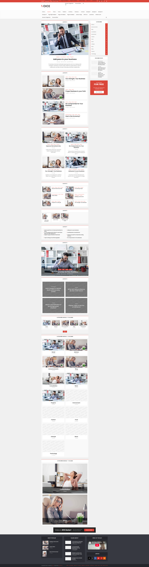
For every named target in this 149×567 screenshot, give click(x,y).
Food (59, 11)
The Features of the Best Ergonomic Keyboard (77, 542)
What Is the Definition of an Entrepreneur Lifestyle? (53, 306)
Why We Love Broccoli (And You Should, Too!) (77, 553)
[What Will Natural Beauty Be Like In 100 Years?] (94, 68)
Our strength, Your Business (75, 79)
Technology (53, 453)
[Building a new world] (65, 216)
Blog (70, 77)
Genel (68, 57)
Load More (91, 14)
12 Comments (74, 544)
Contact (83, 11)
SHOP (101, 565)
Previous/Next (55, 17)
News (75, 77)
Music (76, 436)
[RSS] (104, 558)
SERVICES (83, 565)
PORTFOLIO (92, 565)
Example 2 (94, 11)
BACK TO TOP (105, 565)
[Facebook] (95, 558)
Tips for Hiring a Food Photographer (52, 237)
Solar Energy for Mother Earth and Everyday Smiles (53, 290)
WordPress (60, 565)
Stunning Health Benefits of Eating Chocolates (76, 548)
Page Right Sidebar (52, 14)
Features (76, 11)
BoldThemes (70, 61)
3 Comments (74, 560)
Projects (72, 57)
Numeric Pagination (46, 17)
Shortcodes (87, 565)
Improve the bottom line (53, 146)
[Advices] (56, 323)
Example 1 (88, 11)
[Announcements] (65, 323)
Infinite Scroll (98, 14)
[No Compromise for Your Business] (64, 260)
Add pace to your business (65, 59)
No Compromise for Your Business (74, 104)
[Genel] (47, 323)
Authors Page (79, 14)
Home (43, 11)
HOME (67, 565)
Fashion (64, 11)
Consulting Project (79, 188)
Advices (58, 57)
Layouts (49, 11)
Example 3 (100, 11)
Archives (70, 11)
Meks (53, 565)
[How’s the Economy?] (44, 216)
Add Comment (63, 61)
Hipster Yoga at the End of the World (52, 234)
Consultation (63, 57)
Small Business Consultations (73, 232)
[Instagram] (89, 558)
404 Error (86, 14)
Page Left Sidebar (62, 14)
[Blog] (74, 323)
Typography (71, 565)
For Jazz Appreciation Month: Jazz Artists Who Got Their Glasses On (53, 233)
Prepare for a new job (56, 202)
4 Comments (74, 555)
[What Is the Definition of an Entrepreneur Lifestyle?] (94, 73)
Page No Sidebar (70, 14)
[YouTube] (98, 558)
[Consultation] (83, 323)
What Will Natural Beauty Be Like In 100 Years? (76, 290)
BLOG (99, 565)
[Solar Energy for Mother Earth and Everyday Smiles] (94, 62)
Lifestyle (76, 287)
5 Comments (74, 550)
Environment (53, 286)
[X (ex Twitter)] (92, 558)
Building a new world (79, 196)
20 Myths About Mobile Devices (77, 558)
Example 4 (44, 14)
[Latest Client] (56, 216)
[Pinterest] (101, 558)
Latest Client (54, 195)
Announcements (68, 114)
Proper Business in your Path (75, 91)
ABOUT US (76, 565)
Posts (54, 11)
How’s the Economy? (72, 116)
